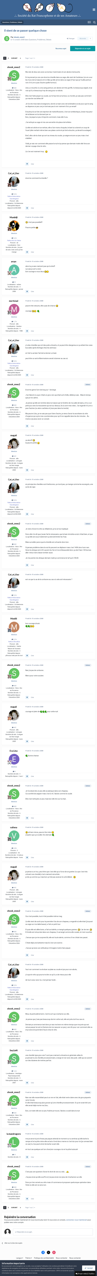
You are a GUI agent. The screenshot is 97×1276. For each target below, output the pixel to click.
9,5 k (15, 194)
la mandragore (14, 1134)
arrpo (13, 261)
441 (14, 456)
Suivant (14, 58)
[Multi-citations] (27, 164)
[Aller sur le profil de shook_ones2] (6, 38)
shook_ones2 (13, 67)
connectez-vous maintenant (76, 1220)
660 (14, 88)
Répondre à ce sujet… (25, 1232)
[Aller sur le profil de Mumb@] (14, 225)
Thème (28, 1258)
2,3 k (15, 639)
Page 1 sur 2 (29, 58)
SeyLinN (14, 1050)
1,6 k (15, 1071)
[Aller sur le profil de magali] (14, 443)
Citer (32, 164)
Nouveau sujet (61, 48)
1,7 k (15, 321)
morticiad (13, 301)
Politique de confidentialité (44, 1258)
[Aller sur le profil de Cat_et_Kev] (14, 181)
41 (15, 1155)
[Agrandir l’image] (46, 151)
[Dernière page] (20, 58)
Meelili (13, 618)
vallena (13, 827)
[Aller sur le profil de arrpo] (14, 270)
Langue (19, 1258)
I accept (89, 1268)
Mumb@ (14, 217)
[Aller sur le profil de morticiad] (14, 309)
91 (15, 282)
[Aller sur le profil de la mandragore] (14, 1142)
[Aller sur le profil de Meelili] (14, 627)
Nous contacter (61, 1258)
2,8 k (15, 848)
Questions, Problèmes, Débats (40, 40)
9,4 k (15, 238)
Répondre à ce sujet (82, 48)
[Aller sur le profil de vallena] (14, 835)
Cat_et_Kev (13, 173)
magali (13, 435)
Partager (71, 38)
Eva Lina (14, 751)
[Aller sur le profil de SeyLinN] (14, 1058)
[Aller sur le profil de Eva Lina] (14, 759)
